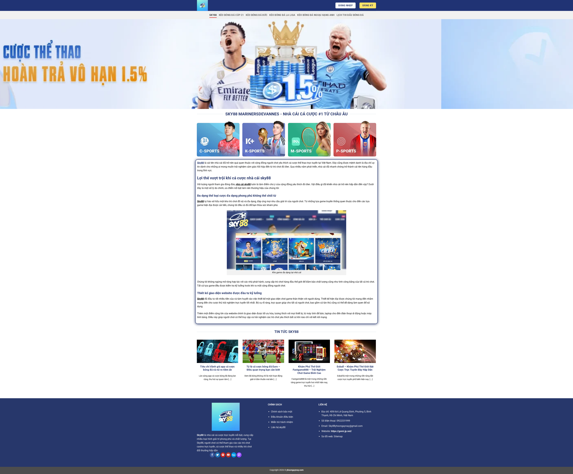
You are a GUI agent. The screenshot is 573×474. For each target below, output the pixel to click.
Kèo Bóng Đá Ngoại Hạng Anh (315, 15)
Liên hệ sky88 (278, 427)
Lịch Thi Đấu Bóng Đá (350, 15)
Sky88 (213, 15)
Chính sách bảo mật (281, 411)
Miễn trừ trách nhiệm (282, 422)
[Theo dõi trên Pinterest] (223, 454)
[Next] (376, 367)
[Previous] (196, 367)
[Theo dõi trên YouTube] (228, 454)
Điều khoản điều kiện (282, 416)
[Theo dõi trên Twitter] (217, 454)
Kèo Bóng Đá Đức (256, 15)
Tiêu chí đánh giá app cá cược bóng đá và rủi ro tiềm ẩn (217, 368)
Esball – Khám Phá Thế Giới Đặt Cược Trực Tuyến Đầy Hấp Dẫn (355, 368)
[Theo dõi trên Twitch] (239, 454)
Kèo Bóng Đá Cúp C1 (231, 15)
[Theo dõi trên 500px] (233, 454)
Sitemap (338, 436)
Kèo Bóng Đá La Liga (282, 15)
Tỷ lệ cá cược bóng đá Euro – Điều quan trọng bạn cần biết (263, 368)
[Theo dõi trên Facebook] (212, 454)
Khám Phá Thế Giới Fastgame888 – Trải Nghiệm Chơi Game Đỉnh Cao (309, 369)
